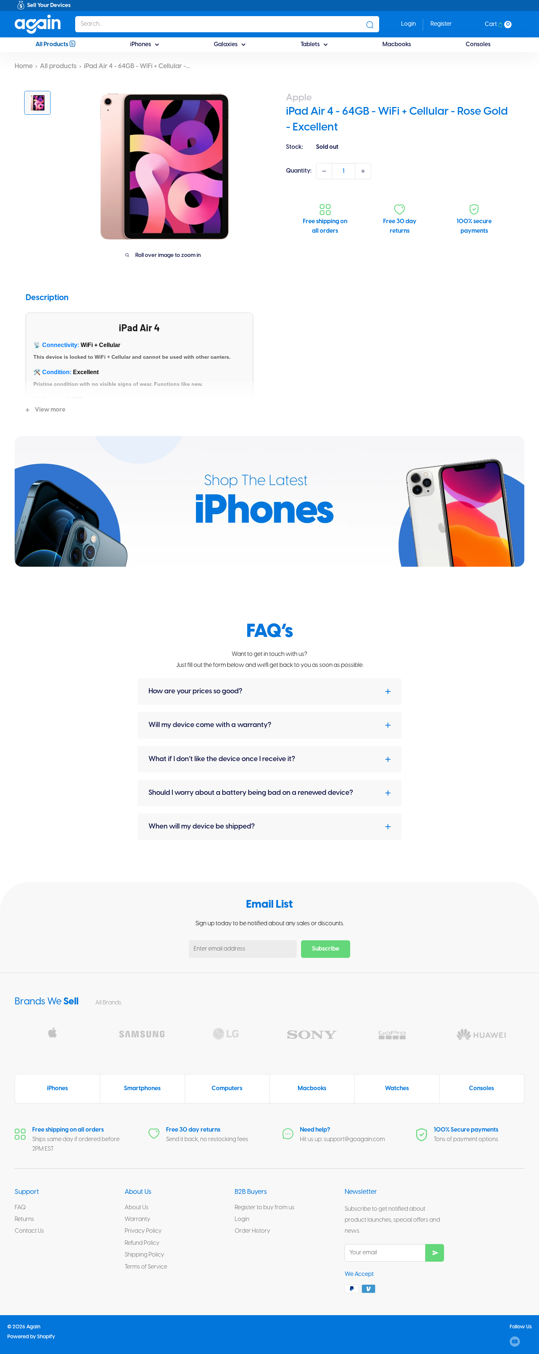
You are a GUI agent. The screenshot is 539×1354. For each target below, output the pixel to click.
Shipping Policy (144, 1255)
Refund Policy (142, 1243)
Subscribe (325, 949)
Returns (24, 1219)
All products (58, 66)
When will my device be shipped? (201, 826)
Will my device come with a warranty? (209, 725)
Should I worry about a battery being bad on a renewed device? (250, 793)
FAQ (20, 1207)
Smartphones (142, 1088)
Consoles (478, 44)
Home (24, 66)
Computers (227, 1088)
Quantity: (299, 171)
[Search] (370, 24)
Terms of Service (146, 1267)
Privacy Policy (143, 1231)
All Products (52, 44)
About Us (136, 1207)
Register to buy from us (264, 1207)
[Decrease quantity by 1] (324, 171)
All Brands (108, 1003)
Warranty (137, 1219)
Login (242, 1219)
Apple (299, 98)
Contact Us (29, 1231)
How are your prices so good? (195, 691)
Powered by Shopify (31, 1337)
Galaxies (226, 44)
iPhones (140, 44)
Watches (397, 1088)
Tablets (310, 44)
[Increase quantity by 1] (363, 171)
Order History (252, 1231)
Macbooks (396, 44)
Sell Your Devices (49, 5)
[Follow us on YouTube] (515, 1341)
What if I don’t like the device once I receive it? (221, 759)
